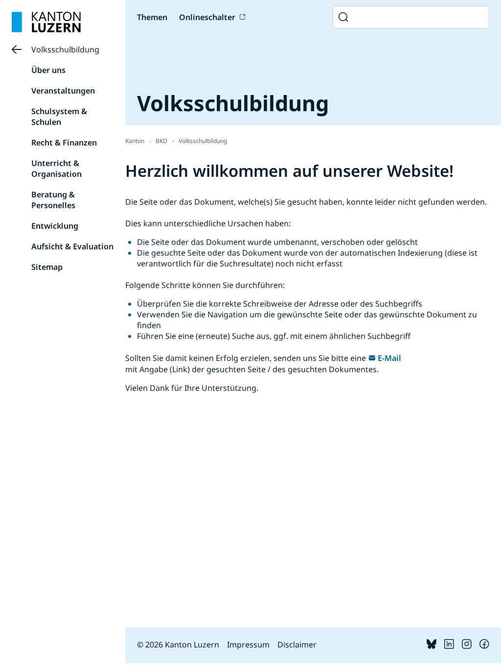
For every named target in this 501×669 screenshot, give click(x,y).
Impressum (248, 644)
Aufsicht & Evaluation (72, 246)
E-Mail (389, 358)
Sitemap (47, 267)
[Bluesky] (431, 646)
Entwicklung (54, 225)
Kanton (134, 141)
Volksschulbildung (65, 49)
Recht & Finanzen (64, 142)
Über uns (48, 70)
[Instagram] (467, 646)
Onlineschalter (207, 17)
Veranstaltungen (63, 90)
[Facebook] (484, 646)
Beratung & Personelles (53, 200)
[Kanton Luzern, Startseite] (46, 22)
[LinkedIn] (449, 646)
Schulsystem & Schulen (59, 116)
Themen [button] (152, 17)
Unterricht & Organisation (56, 168)
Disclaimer (297, 644)
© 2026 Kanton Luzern (178, 644)
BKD (161, 141)
